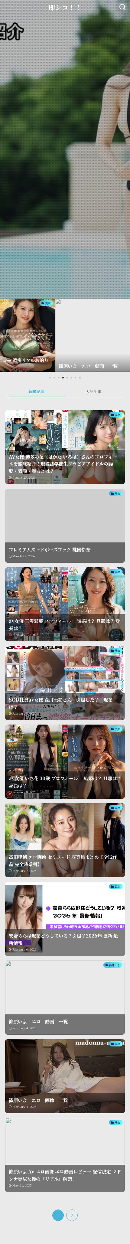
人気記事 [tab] (94, 391)
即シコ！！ (65, 7)
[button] (50, 377)
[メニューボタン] (7, 7)
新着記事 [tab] (36, 391)
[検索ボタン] (122, 7)
